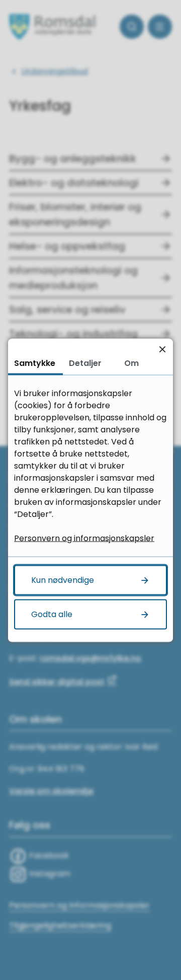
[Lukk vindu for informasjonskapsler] (162, 349)
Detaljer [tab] (85, 362)
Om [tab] (131, 362)
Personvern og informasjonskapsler (84, 538)
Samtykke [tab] (34, 362)
